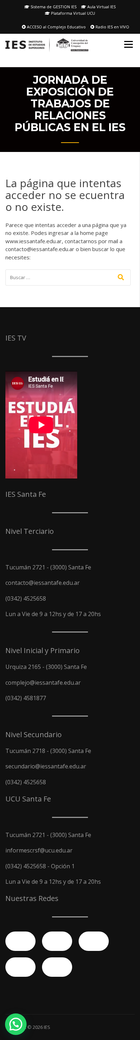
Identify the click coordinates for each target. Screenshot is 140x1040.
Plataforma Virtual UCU (72, 13)
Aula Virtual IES (101, 6)
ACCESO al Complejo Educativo (56, 26)
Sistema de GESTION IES (52, 6)
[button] (16, 1024)
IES (47, 1027)
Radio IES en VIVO (111, 26)
